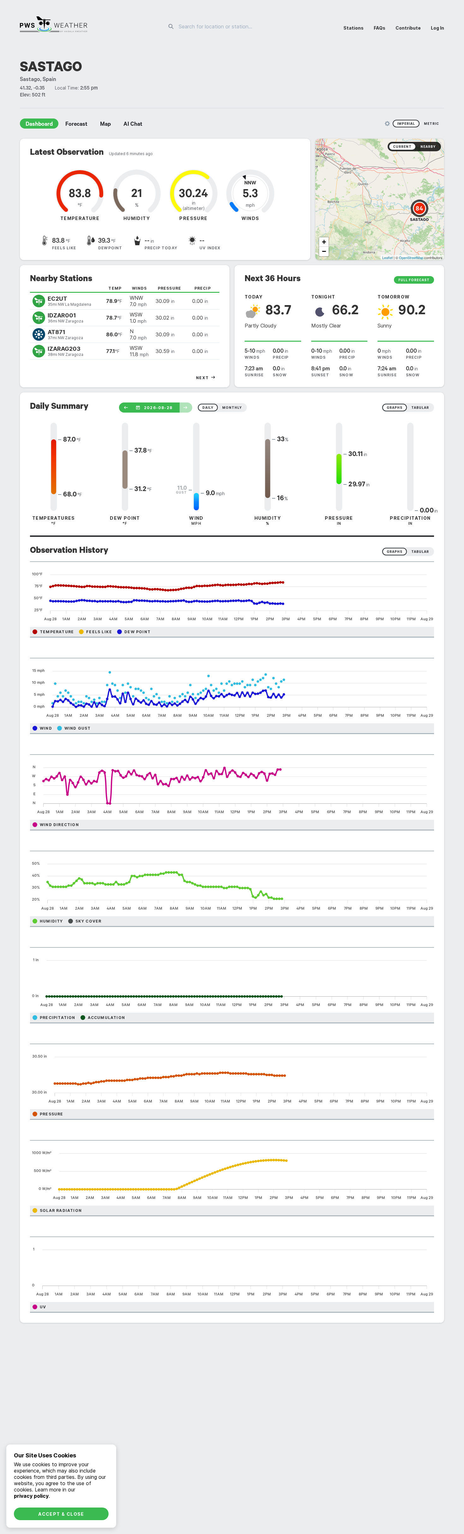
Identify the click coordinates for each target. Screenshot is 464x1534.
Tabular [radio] (420, 551)
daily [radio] (207, 407)
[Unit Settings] (387, 123)
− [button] (324, 251)
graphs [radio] (394, 407)
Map (105, 125)
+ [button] (324, 242)
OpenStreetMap (411, 257)
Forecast (76, 125)
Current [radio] (402, 146)
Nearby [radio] (428, 146)
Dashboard (39, 125)
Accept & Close (61, 1514)
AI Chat (132, 125)
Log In (437, 28)
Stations (353, 28)
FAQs (379, 28)
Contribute (408, 28)
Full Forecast (414, 280)
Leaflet (387, 257)
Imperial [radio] (406, 123)
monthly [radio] (232, 407)
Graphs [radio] (394, 551)
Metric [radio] (431, 123)
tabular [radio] (420, 407)
